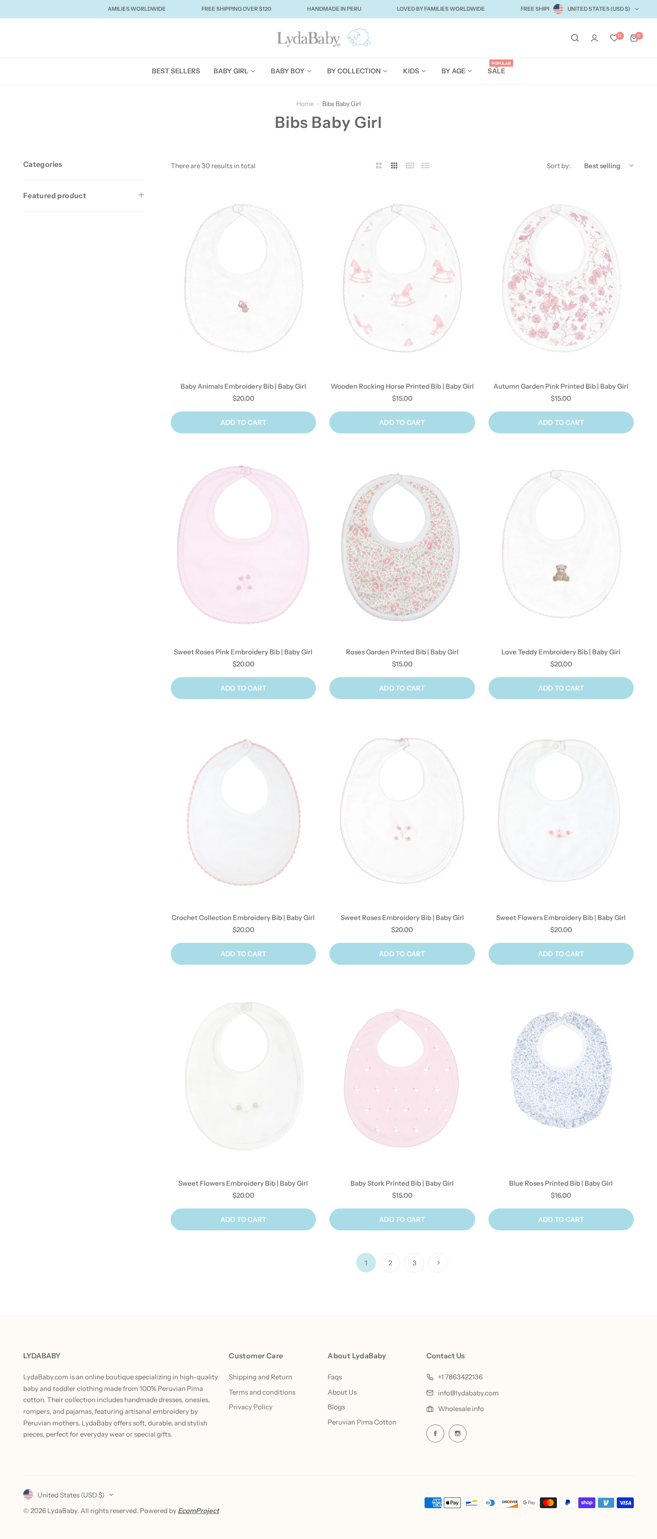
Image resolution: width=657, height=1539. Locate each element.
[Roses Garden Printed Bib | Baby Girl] (402, 544)
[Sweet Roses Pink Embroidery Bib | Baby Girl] (243, 544)
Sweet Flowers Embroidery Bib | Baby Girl (561, 917)
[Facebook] (435, 1433)
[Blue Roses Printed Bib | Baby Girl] (561, 1075)
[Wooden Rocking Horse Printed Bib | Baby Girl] (402, 278)
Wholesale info (461, 1408)
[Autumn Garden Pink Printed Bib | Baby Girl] (561, 278)
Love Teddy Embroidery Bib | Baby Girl (560, 652)
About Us (342, 1392)
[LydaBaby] (328, 38)
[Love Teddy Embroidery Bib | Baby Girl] (561, 544)
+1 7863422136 (460, 1377)
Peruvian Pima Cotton (362, 1422)
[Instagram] (458, 1433)
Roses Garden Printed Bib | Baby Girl (402, 652)
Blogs (336, 1407)
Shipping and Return (260, 1377)
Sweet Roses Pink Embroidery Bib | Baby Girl (243, 652)
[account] (594, 38)
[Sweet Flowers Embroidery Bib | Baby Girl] (561, 809)
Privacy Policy (251, 1407)
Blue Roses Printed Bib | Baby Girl (561, 1183)
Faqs (335, 1377)
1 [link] (366, 1263)
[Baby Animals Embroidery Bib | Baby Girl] (243, 278)
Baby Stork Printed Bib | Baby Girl (402, 1183)
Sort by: (559, 165)
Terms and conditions (262, 1392)
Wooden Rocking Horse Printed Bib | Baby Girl (402, 386)
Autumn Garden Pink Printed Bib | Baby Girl (560, 386)
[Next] (438, 1262)
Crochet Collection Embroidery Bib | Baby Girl (243, 917)
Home (305, 104)
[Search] (575, 38)
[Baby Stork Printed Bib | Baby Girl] (402, 1075)
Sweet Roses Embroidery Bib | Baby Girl (402, 917)
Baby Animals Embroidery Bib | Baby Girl (243, 386)
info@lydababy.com (468, 1393)
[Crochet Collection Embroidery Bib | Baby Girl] (243, 809)
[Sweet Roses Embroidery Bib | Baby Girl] (402, 809)
